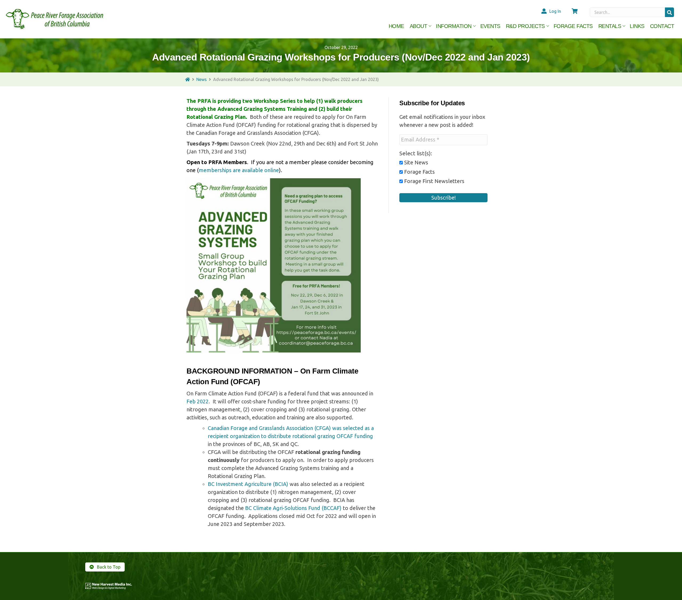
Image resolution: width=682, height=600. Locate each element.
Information (454, 26)
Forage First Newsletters (433, 181)
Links (637, 26)
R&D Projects (525, 26)
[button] (669, 12)
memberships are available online (239, 170)
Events (490, 26)
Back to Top (108, 567)
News (201, 79)
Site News (415, 162)
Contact (662, 26)
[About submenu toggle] (430, 26)
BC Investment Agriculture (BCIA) (248, 484)
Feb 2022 (197, 401)
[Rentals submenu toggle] (624, 26)
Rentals (609, 26)
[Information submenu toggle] (474, 26)
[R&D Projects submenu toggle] (548, 26)
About (418, 26)
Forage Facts (573, 26)
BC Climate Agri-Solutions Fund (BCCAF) (293, 508)
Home (396, 26)
